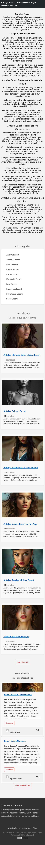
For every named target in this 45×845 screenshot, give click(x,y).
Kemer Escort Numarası (15, 741)
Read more (10, 723)
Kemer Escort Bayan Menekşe (18, 695)
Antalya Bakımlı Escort (14, 411)
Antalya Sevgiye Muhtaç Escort (18, 580)
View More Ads (22, 662)
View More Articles (22, 785)
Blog (35, 828)
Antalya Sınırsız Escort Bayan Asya (20, 524)
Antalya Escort (10, 360)
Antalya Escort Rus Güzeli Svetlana (20, 468)
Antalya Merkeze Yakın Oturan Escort (21, 355)
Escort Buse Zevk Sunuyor (16, 637)
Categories (26, 828)
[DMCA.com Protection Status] (22, 838)
